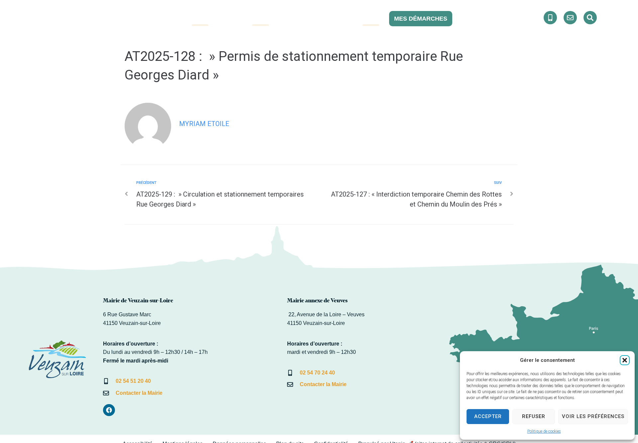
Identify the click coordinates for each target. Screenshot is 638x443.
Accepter (488, 416)
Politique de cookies (544, 431)
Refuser (533, 416)
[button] (624, 360)
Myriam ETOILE (204, 124)
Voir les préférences (593, 416)
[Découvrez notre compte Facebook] (550, 17)
